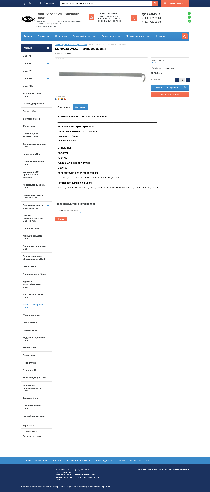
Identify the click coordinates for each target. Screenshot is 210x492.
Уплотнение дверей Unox (33, 94)
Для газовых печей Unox (33, 295)
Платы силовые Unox (34, 274)
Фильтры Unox (31, 322)
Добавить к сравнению (163, 68)
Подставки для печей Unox (34, 247)
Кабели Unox (29, 347)
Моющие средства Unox (138, 36)
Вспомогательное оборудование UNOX (34, 257)
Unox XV (27, 71)
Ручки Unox (29, 355)
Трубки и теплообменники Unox (32, 284)
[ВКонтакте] (56, 98)
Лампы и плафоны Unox (75, 44)
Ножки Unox (29, 363)
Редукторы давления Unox (34, 338)
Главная (28, 36)
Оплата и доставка (111, 36)
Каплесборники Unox (34, 416)
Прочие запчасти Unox (32, 407)
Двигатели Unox (31, 119)
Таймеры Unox (30, 398)
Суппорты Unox (31, 370)
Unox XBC (28, 86)
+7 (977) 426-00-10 (150, 22)
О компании (43, 36)
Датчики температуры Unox (34, 145)
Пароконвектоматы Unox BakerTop (33, 206)
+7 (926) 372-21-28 (150, 18)
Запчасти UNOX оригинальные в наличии (31, 175)
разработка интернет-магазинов (174, 469)
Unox (153, 63)
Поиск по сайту (30, 431)
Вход (31, 3)
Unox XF (27, 56)
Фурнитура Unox (31, 315)
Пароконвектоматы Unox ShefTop (33, 196)
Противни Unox (31, 228)
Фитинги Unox (30, 266)
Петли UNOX (29, 111)
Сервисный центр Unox (84, 36)
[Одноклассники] (59, 98)
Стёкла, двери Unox (33, 103)
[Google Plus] (65, 98)
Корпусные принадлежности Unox (32, 388)
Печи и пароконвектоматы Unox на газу (33, 218)
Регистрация (48, 3)
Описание (63, 107)
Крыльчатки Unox (32, 154)
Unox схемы (61, 36)
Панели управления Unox (33, 163)
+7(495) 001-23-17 (150, 14)
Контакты (160, 36)
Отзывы (80, 107)
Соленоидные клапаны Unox (30, 135)
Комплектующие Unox (34, 377)
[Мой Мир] (62, 98)
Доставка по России (32, 436)
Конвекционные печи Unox (34, 186)
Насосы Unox (30, 330)
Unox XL (27, 63)
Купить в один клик (170, 94)
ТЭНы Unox (29, 126)
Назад (61, 219)
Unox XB (27, 78)
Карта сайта (28, 425)
